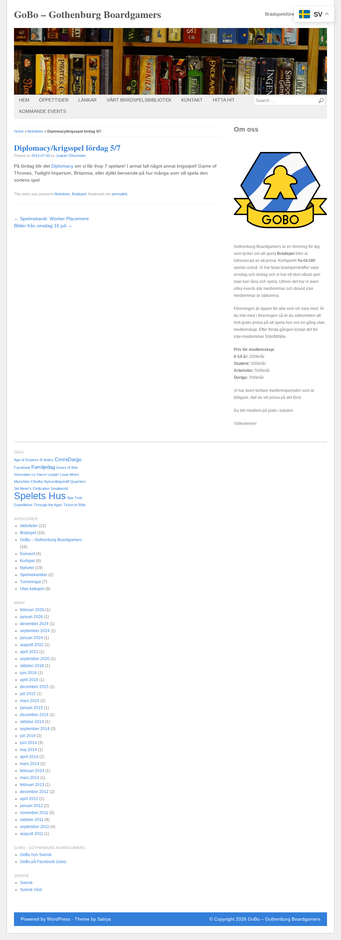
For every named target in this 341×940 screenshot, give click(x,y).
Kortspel (27, 560)
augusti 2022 (32, 644)
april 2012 (29, 798)
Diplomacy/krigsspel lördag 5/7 (67, 147)
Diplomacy (62, 166)
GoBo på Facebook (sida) (43, 861)
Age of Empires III (28, 460)
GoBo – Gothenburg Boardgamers (87, 14)
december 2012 (34, 791)
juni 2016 (28, 672)
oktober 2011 (32, 819)
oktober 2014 (32, 721)
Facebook (22, 468)
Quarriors (78, 481)
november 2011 (34, 812)
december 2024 (34, 623)
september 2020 (35, 658)
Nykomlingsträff (56, 481)
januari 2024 (31, 637)
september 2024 (35, 630)
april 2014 (29, 756)
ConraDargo (68, 459)
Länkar (87, 100)
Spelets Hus (40, 495)
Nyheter (27, 567)
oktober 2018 (32, 665)
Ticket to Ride (74, 505)
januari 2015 (31, 707)
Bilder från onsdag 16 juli (43, 225)
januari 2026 (31, 616)
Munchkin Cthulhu (28, 481)
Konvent (27, 553)
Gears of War (67, 468)
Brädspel (79, 194)
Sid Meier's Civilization (32, 488)
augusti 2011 (31, 833)
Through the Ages (48, 505)
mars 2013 (29, 777)
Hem (24, 100)
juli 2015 (28, 693)
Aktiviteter (35, 131)
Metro (74, 474)
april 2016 (29, 679)
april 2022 (29, 651)
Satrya (104, 919)
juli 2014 (28, 735)
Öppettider (54, 100)
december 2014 (34, 714)
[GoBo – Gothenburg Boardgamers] (170, 61)
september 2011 (34, 826)
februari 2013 (32, 784)
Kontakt (192, 100)
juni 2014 (28, 742)
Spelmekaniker (33, 574)
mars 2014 (29, 763)
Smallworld (59, 488)
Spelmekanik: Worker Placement (51, 218)
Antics (49, 460)
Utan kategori (32, 588)
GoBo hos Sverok (36, 854)
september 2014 (35, 728)
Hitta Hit (224, 100)
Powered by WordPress (45, 919)
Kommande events (42, 111)
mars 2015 (29, 700)
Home (19, 131)
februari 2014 (32, 770)
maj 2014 (28, 749)
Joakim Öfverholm (71, 156)
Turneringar (30, 581)
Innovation (22, 474)
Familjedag (43, 467)
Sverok (26, 882)
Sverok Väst (31, 889)
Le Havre (39, 474)
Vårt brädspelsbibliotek (139, 100)
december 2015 (34, 686)
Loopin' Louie (58, 474)
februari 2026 (32, 609)
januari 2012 (31, 805)
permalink (120, 194)
